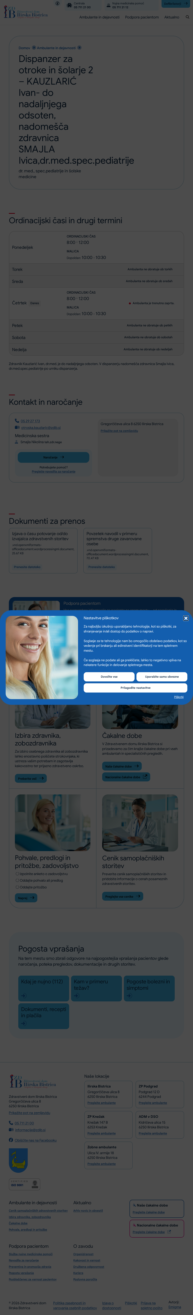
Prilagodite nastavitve (136, 688)
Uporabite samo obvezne (162, 676)
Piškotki (179, 697)
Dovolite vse (109, 676)
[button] (185, 618)
